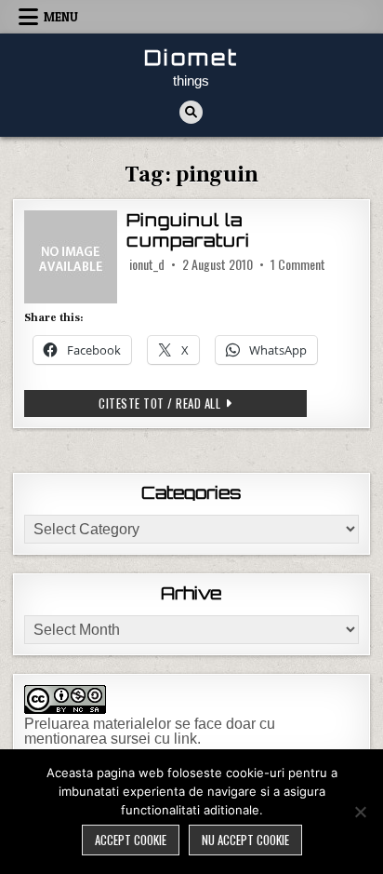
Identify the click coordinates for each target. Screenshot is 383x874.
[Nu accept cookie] (359, 811)
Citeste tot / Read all (203, 402)
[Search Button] (191, 112)
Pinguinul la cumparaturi (188, 229)
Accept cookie (130, 839)
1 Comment (298, 264)
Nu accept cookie (245, 839)
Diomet (191, 57)
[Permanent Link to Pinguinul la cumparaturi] (70, 256)
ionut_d (147, 264)
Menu (61, 16)
